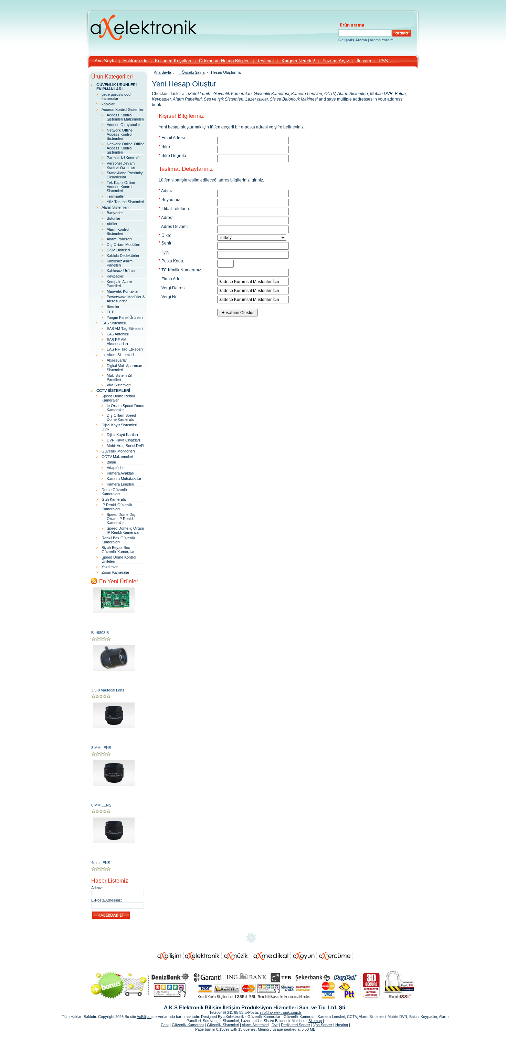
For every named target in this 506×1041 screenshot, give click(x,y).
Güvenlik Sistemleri (223, 1025)
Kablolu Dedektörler (123, 255)
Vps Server (322, 1025)
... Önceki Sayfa (191, 72)
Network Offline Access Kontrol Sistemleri (120, 134)
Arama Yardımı (382, 40)
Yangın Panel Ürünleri (125, 317)
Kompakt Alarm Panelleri (119, 284)
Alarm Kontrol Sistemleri (118, 231)
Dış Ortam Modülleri (123, 244)
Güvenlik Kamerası (188, 1025)
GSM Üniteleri (118, 250)
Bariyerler (115, 213)
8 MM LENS (101, 748)
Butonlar (113, 218)
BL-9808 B (100, 633)
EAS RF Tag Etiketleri (125, 349)
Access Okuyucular (123, 125)
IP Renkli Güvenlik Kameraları (117, 507)
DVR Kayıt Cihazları (123, 440)
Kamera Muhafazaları (125, 479)
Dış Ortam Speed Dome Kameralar (121, 417)
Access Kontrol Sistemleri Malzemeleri (125, 117)
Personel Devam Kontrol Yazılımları (122, 165)
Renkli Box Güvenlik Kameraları (118, 540)
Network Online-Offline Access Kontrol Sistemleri (126, 148)
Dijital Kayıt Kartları (122, 435)
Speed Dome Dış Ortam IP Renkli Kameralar (121, 518)
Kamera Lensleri (120, 484)
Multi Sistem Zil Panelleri (119, 377)
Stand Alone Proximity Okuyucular (125, 175)
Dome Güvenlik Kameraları (114, 492)
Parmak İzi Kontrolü (123, 158)
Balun (111, 462)
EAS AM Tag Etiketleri (125, 328)
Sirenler (113, 306)
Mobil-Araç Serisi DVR (125, 446)
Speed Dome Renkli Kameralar (118, 398)
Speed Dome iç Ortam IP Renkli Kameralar (125, 530)
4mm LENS (100, 863)
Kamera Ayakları (120, 473)
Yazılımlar (110, 567)
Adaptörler (115, 468)
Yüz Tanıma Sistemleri (125, 202)
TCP (110, 312)
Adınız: (97, 888)
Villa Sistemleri (118, 385)
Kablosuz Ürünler (121, 271)
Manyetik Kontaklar (123, 291)
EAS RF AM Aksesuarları (117, 341)
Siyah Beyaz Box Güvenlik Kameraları (119, 549)
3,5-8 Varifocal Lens (107, 690)
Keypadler (115, 276)
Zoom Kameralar (115, 572)
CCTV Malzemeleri (117, 457)
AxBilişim (144, 1016)
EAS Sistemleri (114, 323)
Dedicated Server (295, 1025)
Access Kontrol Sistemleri (123, 109)
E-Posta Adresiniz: (106, 900)
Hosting (341, 1025)
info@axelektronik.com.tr (281, 1012)
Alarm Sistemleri (115, 207)
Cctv (165, 1025)
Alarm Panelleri (119, 239)
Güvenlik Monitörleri (118, 451)
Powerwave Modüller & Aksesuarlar (126, 299)
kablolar (108, 104)
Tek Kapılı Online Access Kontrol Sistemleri (121, 186)
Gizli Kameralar (114, 499)
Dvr (275, 1025)
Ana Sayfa (162, 72)
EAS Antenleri (118, 334)
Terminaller (116, 196)
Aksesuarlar (117, 360)
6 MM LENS (101, 805)
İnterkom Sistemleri (118, 355)
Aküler (112, 224)
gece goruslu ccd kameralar (116, 96)
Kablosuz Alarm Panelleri (120, 263)
